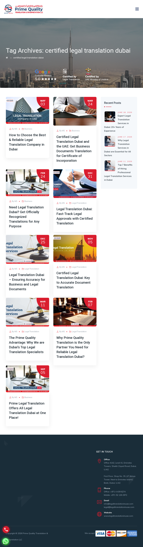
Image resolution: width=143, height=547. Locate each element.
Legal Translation (79, 203)
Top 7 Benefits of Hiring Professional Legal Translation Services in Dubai (118, 172)
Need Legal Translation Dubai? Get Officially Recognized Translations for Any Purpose (26, 216)
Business (28, 129)
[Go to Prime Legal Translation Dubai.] (7, 57)
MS (16, 129)
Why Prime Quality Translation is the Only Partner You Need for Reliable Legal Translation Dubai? (73, 347)
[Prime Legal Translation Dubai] (23, 9)
